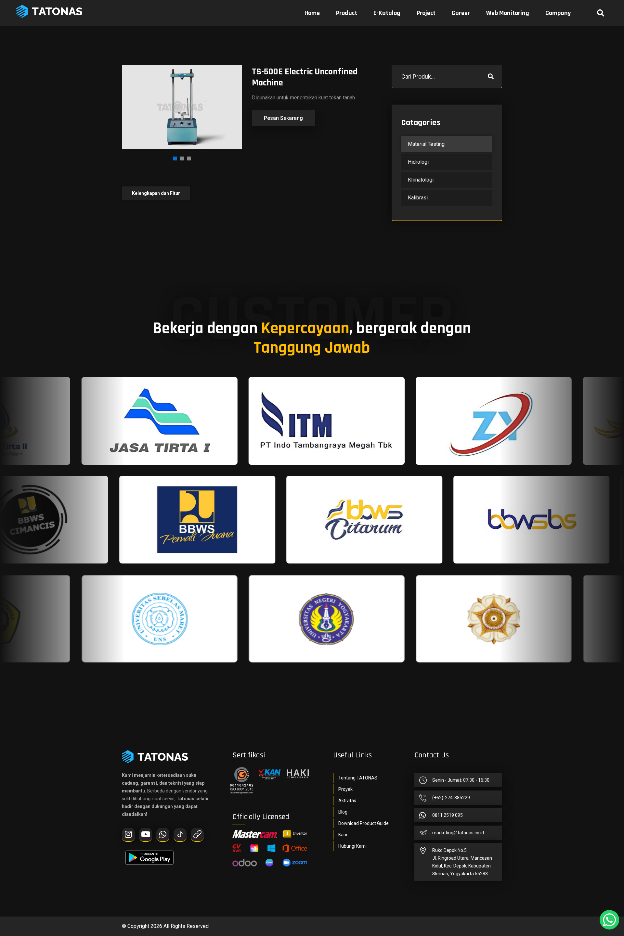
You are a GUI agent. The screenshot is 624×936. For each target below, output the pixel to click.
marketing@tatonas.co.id (458, 832)
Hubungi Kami (352, 846)
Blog (342, 812)
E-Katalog (386, 13)
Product (346, 13)
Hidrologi (418, 162)
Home (312, 13)
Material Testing (426, 144)
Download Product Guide (363, 823)
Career (461, 13)
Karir (343, 834)
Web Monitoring (507, 13)
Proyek (345, 789)
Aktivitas (347, 800)
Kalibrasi (418, 198)
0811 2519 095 (447, 815)
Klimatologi (421, 180)
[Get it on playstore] (149, 854)
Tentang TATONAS (357, 777)
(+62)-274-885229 (451, 797)
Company (558, 13)
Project (426, 13)
